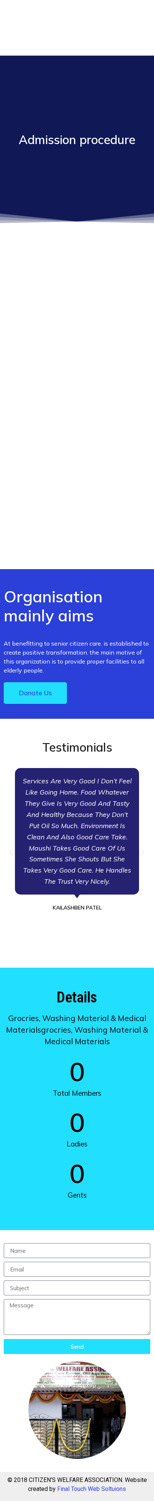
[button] (11, 852)
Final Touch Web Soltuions (91, 1488)
